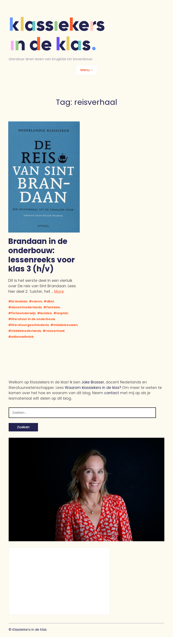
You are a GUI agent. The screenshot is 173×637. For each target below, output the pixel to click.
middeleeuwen (65, 325)
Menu (85, 70)
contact (111, 392)
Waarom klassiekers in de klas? (93, 387)
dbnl (50, 301)
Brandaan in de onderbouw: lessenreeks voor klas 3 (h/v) (41, 255)
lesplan (62, 313)
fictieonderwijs (23, 313)
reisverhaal (55, 331)
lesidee (46, 313)
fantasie (53, 307)
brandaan (19, 301)
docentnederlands (26, 307)
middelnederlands (26, 331)
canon (37, 301)
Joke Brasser (92, 382)
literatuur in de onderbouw (33, 319)
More (59, 291)
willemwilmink (22, 337)
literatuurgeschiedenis (30, 325)
